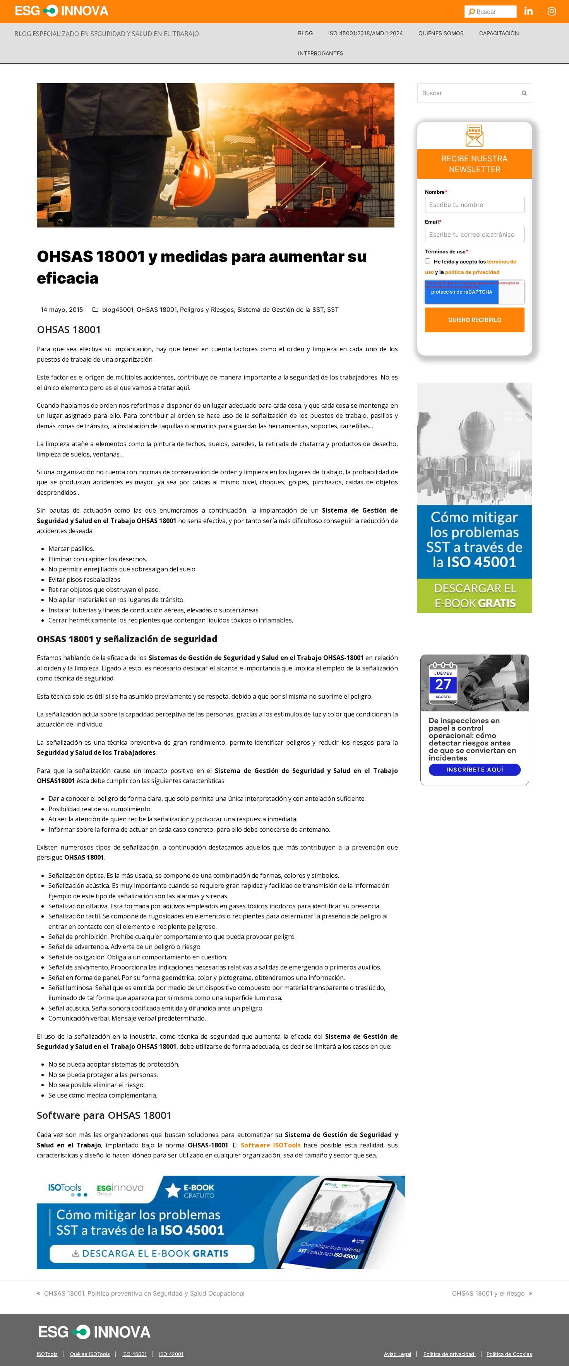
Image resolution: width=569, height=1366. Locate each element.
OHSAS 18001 (157, 309)
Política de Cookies (509, 1354)
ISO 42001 (171, 1354)
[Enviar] (471, 11)
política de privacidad (472, 272)
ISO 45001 (134, 1354)
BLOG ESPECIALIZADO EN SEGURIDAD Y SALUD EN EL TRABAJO (106, 33)
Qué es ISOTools (90, 1354)
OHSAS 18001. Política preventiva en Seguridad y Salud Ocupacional (144, 1293)
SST (333, 309)
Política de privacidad (449, 1354)
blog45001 (117, 309)
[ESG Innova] (95, 1331)
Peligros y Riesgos (207, 309)
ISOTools (47, 1354)
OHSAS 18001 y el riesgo (488, 1293)
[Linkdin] (528, 11)
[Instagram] (551, 11)
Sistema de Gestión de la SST (280, 309)
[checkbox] (475, 266)
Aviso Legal (397, 1354)
